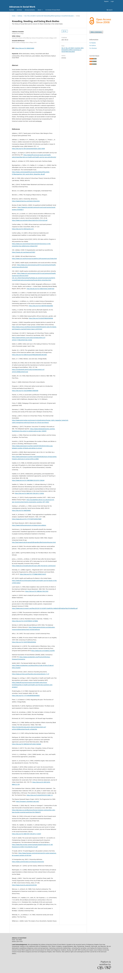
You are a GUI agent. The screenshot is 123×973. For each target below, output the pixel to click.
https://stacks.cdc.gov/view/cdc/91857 (23, 252)
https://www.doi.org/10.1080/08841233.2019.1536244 (28, 480)
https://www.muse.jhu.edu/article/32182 (24, 885)
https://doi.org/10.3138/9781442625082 (41, 306)
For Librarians (93, 48)
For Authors (92, 45)
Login (112, 1)
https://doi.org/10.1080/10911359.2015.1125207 (26, 834)
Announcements (30, 10)
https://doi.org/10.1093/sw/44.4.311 (23, 229)
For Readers (92, 43)
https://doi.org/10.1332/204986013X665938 (25, 390)
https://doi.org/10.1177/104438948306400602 (26, 695)
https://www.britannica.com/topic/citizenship (26, 201)
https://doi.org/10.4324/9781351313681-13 (40, 795)
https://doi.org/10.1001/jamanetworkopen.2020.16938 (28, 148)
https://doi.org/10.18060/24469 (24, 48)
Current (11, 10)
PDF (65, 31)
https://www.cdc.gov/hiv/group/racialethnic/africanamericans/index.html (34, 258)
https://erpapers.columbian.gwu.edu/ (27, 801)
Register (106, 1)
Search (110, 10)
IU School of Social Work (53, 10)
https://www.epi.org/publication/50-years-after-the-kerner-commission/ (34, 566)
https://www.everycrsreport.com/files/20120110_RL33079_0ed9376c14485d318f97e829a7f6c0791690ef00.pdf (45, 608)
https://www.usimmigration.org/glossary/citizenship (28, 861)
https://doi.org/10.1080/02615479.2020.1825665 (26, 744)
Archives (19, 10)
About (40, 10)
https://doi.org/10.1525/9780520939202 (24, 642)
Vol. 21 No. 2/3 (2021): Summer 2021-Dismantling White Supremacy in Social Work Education (49, 16)
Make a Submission (96, 32)
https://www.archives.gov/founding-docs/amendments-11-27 (30, 674)
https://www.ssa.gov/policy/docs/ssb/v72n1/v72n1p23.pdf (29, 220)
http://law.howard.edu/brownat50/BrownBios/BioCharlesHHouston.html (34, 542)
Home (13, 16)
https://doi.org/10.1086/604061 (21, 510)
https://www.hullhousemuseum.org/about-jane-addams (29, 525)
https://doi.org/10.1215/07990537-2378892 (25, 621)
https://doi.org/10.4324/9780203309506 (41, 318)
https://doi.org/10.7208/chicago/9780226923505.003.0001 (29, 355)
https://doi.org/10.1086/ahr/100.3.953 (36, 591)
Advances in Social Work (22, 6)
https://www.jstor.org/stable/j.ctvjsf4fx (43, 650)
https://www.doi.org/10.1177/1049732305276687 (27, 519)
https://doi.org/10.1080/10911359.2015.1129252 (29, 493)
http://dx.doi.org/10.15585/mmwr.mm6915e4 (40, 288)
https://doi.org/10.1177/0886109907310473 (33, 574)
